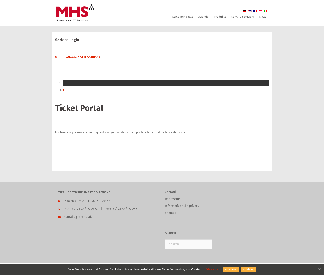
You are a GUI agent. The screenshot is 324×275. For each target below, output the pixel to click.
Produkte (220, 16)
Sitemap (170, 213)
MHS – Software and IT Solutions (77, 57)
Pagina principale (182, 16)
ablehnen (248, 269)
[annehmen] (319, 269)
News (262, 16)
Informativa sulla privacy (182, 206)
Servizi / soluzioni (242, 16)
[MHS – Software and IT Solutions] (75, 13)
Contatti (170, 192)
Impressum (173, 199)
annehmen (231, 269)
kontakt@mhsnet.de (78, 217)
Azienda (203, 16)
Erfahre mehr (213, 269)
